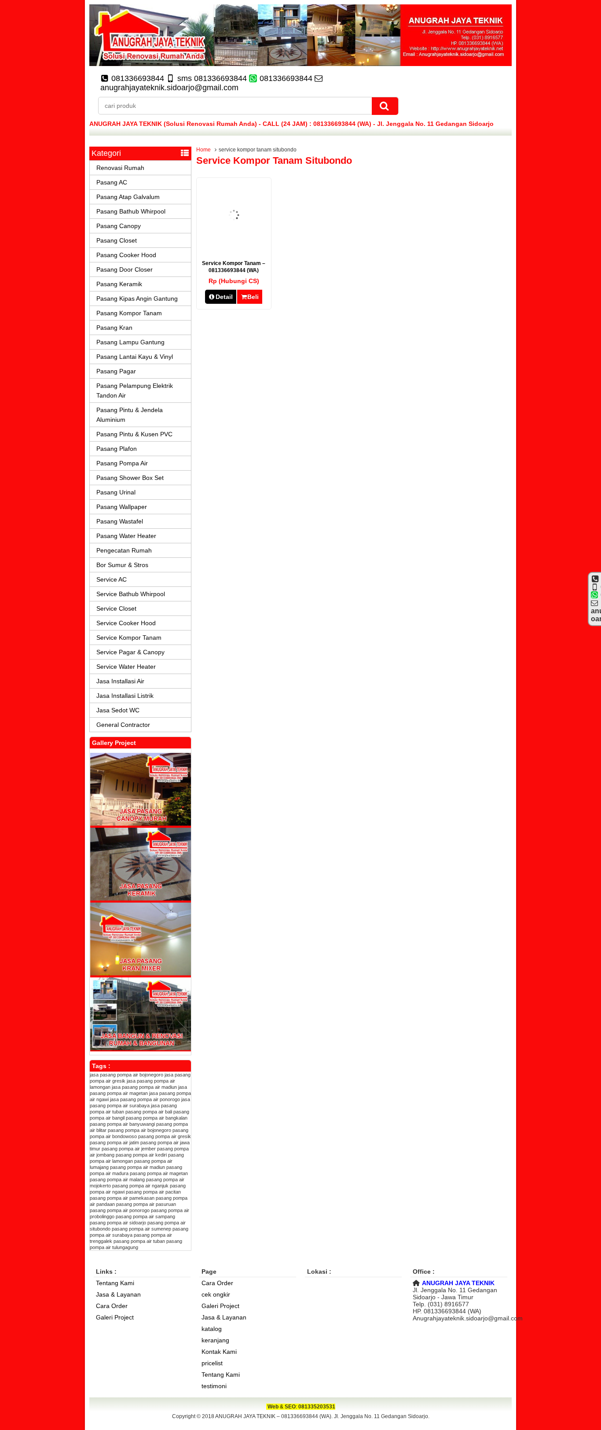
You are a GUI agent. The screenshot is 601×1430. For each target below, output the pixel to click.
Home (203, 150)
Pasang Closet (116, 240)
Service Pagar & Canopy (130, 652)
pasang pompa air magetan (159, 1173)
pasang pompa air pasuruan (146, 1204)
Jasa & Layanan (118, 1294)
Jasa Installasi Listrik (125, 695)
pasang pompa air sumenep (141, 1228)
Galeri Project (115, 1317)
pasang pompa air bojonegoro (139, 1130)
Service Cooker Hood (126, 623)
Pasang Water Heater (126, 535)
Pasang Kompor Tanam (129, 313)
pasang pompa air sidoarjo (118, 1222)
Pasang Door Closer (124, 269)
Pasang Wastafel (119, 521)
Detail (224, 296)
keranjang (215, 1340)
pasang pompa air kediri (141, 1154)
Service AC (111, 579)
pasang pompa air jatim (114, 1142)
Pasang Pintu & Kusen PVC (134, 434)
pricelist (212, 1363)
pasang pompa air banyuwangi (122, 1124)
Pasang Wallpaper (121, 506)
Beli (253, 296)
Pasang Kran (114, 327)
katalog (212, 1328)
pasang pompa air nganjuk (140, 1185)
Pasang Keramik (119, 283)
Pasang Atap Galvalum (128, 196)
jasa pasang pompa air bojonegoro (126, 1074)
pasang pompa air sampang (145, 1216)
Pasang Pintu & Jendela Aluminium (129, 414)
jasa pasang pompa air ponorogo (145, 1099)
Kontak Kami (219, 1351)
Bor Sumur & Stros (122, 564)
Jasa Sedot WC (117, 710)
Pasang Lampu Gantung (130, 342)
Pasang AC (111, 182)
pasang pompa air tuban (139, 1241)
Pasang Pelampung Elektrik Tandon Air (134, 390)
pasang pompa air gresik (164, 1136)
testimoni (214, 1385)
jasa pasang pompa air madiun (144, 1087)
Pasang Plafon (116, 448)
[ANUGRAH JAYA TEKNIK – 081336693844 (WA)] (300, 63)
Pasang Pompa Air (122, 463)
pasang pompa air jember (129, 1148)
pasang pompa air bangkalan (156, 1117)
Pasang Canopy (118, 225)
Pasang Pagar (116, 371)
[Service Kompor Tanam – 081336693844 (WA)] (234, 245)
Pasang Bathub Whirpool (130, 211)
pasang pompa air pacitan (153, 1191)
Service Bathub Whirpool (130, 593)
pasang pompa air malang (117, 1179)
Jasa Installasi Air (120, 681)
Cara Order (112, 1305)
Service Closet (116, 608)
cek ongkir (216, 1294)
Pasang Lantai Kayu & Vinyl (134, 356)
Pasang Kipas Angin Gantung (137, 298)
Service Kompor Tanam (128, 637)
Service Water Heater (126, 666)
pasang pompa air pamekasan (122, 1198)
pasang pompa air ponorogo (120, 1210)
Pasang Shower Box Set (130, 477)
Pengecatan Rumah (124, 550)
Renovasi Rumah (120, 167)
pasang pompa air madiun (137, 1167)
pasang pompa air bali (148, 1111)
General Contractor (123, 724)
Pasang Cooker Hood (126, 254)
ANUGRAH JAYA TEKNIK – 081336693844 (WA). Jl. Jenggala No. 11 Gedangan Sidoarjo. (322, 1416)
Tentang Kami (115, 1282)
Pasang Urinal (116, 492)
